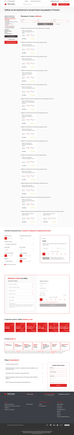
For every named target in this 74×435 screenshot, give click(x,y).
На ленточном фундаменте (10, 26)
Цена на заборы (60, 404)
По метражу (7, 20)
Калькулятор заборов (11, 42)
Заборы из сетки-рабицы (9, 17)
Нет (21, 255)
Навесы (6, 32)
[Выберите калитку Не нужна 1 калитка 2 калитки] (21, 294)
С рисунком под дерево (9, 25)
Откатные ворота (8, 33)
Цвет (38, 19)
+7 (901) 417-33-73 (54, 1)
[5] (65, 254)
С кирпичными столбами (9, 27)
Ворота (54, 19)
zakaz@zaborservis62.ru (64, 394)
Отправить (53, 305)
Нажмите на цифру (55, 251)
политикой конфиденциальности (56, 258)
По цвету (6, 24)
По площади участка (9, 23)
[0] (44, 254)
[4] (61, 254)
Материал (23, 19)
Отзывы (58, 413)
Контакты (59, 411)
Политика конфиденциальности (63, 416)
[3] (57, 254)
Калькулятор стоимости (35, 1)
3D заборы (6, 29)
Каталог (26, 1)
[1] (49, 254)
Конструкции (59, 407)
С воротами (7, 22)
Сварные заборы (7, 31)
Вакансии (59, 414)
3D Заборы (6, 407)
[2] (53, 254)
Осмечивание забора (61, 409)
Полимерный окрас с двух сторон (11, 21)
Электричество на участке (11, 264)
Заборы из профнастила (9, 16)
